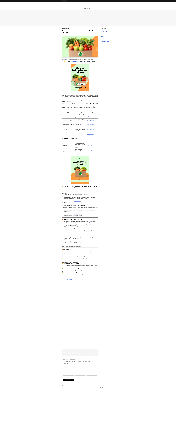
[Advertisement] (88, 16)
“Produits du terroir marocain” (83, 244)
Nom (64, 374)
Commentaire (65, 363)
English (85, 8)
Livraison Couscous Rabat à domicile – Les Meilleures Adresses (107, 422)
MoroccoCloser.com (87, 4)
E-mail (76, 374)
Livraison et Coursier (65, 28)
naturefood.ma (89, 145)
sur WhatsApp (74, 61)
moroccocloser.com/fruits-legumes (88, 222)
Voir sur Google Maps (90, 120)
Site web (88, 374)
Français (88, 8)
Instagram (88, 116)
